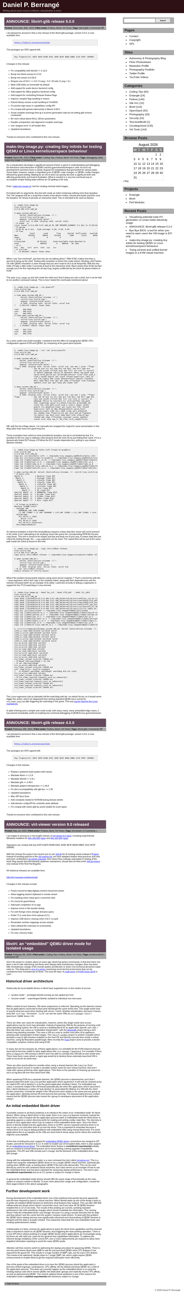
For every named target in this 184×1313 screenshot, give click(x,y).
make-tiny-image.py (22, 186)
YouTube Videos (138, 77)
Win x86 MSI (34, 838)
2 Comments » (90, 831)
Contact (133, 36)
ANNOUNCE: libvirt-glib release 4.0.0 (40, 723)
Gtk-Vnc (134, 103)
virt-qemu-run (83, 1160)
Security (134, 118)
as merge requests (37, 859)
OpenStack (135, 110)
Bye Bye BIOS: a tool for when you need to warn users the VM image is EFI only (149, 233)
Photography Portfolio (141, 69)
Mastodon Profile (139, 65)
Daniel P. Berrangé (31, 4)
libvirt (58, 28)
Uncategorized (137, 125)
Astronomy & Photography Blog (147, 58)
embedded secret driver (23, 1146)
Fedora (51, 28)
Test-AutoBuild (137, 121)
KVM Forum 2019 (86, 972)
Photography (136, 114)
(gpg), (69, 836)
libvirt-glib (83, 28)
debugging (91, 157)
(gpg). (66, 838)
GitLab (58, 854)
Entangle (134, 95)
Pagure (95, 854)
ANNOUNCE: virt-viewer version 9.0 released (47, 824)
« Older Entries (12, 1284)
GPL (132, 43)
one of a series (38, 969)
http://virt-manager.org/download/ (22, 877)
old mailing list (45, 856)
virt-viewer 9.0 (59, 836)
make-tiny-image (13, 160)
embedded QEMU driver (57, 1141)
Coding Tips (49, 157)
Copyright (134, 40)
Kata (67, 1040)
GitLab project (93, 861)
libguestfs (72, 1030)
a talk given (70, 972)
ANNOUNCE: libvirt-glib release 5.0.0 (40, 21)
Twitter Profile (137, 73)
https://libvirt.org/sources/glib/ (32, 43)
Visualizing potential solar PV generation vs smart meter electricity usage (146, 220)
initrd (100, 157)
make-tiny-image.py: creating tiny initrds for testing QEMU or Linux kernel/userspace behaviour (54, 148)
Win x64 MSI (56, 838)
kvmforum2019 (96, 954)
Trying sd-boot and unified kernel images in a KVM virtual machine (146, 251)
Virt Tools (66, 28)
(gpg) (43, 838)
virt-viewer (77, 831)
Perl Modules (137, 202)
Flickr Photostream (140, 62)
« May (126, 181)
